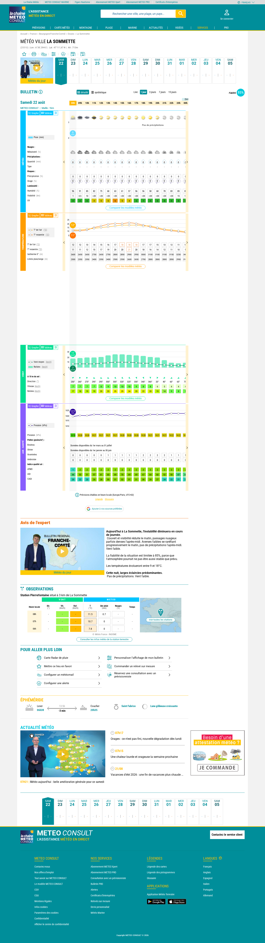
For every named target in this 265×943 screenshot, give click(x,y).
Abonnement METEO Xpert (104, 866)
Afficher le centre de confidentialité (51, 924)
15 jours (172, 92)
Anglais (207, 872)
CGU (36, 895)
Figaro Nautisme (82, 2)
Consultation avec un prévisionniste (108, 878)
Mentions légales (43, 901)
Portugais (208, 889)
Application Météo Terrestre (161, 894)
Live (136, 92)
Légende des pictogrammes (161, 872)
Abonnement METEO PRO (103, 872)
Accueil (23, 34)
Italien (206, 883)
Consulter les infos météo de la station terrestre (104, 639)
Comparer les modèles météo (125, 207)
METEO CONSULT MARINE (57, 2)
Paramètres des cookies (46, 912)
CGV (36, 889)
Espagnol (207, 878)
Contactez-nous (42, 866)
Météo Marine (98, 912)
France (33, 34)
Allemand (208, 895)
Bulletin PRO (97, 883)
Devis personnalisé (100, 907)
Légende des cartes (157, 866)
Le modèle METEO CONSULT (48, 883)
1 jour (143, 92)
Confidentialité (41, 918)
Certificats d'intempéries (103, 895)
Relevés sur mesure (100, 901)
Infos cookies (41, 907)
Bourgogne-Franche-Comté (52, 34)
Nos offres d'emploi (44, 872)
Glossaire (109, 499)
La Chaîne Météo (31, 2)
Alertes (94, 889)
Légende (99, 499)
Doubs (71, 34)
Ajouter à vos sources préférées (107, 509)
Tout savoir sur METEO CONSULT (50, 878)
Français (207, 866)
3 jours (152, 92)
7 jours (162, 92)
